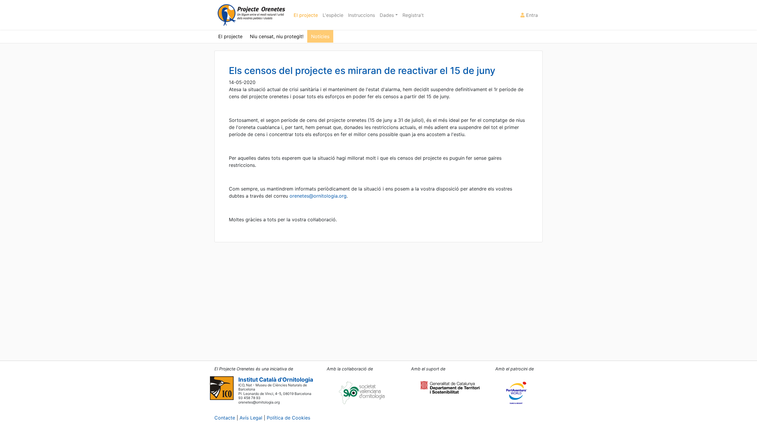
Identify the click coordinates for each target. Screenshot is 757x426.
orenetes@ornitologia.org (318, 196)
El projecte (306, 15)
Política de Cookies (288, 418)
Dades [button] (387, 15)
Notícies (320, 36)
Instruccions (361, 15)
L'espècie (333, 15)
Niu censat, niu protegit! (276, 36)
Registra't (413, 15)
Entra (531, 15)
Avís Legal (251, 418)
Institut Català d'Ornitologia (275, 379)
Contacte (224, 418)
